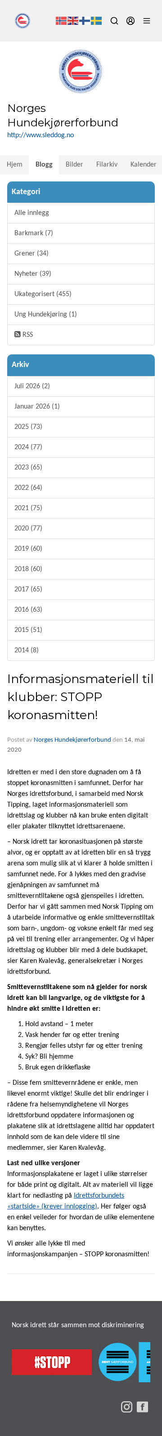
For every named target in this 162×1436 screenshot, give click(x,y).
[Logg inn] (130, 21)
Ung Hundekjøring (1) (45, 314)
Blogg (44, 164)
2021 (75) (28, 508)
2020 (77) (28, 528)
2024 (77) (28, 447)
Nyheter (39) (32, 274)
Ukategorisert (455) (43, 294)
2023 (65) (28, 467)
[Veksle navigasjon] (147, 21)
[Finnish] (85, 20)
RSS (27, 335)
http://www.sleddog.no (40, 135)
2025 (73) (28, 427)
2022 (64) (28, 488)
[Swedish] (97, 20)
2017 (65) (28, 589)
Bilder (74, 164)
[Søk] (114, 21)
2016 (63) (28, 609)
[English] (73, 20)
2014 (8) (26, 650)
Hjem (14, 164)
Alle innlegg (31, 213)
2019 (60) (28, 549)
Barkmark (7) (33, 233)
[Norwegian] (62, 20)
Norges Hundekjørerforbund (72, 740)
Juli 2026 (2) (32, 386)
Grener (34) (31, 253)
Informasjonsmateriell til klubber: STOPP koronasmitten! (80, 696)
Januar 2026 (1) (37, 406)
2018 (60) (28, 569)
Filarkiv (106, 164)
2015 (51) (28, 630)
